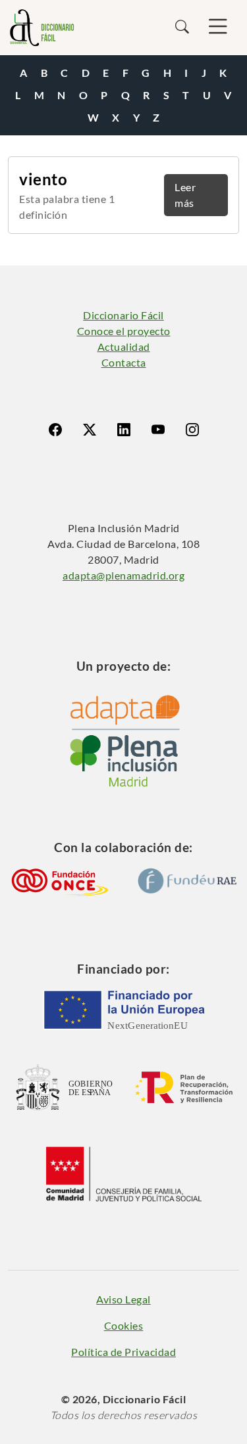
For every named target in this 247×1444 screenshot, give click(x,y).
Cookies (124, 1325)
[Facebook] (55, 429)
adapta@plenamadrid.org (123, 575)
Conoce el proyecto (124, 331)
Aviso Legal (123, 1299)
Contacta (123, 362)
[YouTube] (158, 429)
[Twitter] (89, 429)
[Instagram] (192, 429)
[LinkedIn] (123, 429)
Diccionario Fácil (123, 315)
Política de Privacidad (123, 1351)
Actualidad (123, 346)
